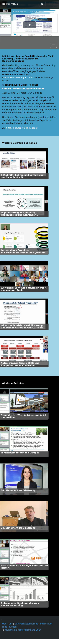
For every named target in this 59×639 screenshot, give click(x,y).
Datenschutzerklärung (26, 623)
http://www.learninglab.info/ (18, 77)
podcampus (10, 4)
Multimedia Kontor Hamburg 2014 (23, 630)
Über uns (7, 623)
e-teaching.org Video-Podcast (21, 128)
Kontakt (13, 627)
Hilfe (4, 627)
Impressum (46, 623)
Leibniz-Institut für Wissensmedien (23, 88)
